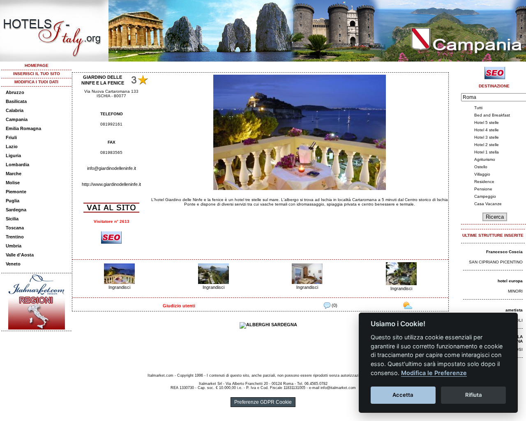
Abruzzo (15, 92)
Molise (13, 182)
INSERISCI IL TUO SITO (36, 73)
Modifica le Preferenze (434, 372)
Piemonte (16, 191)
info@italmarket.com (338, 388)
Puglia (12, 200)
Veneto (13, 263)
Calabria (14, 110)
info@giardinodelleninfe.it (111, 168)
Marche (13, 173)
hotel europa (510, 281)
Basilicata (16, 101)
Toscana (15, 227)
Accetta (402, 394)
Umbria (13, 245)
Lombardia (17, 164)
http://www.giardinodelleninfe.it (111, 184)
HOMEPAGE (36, 65)
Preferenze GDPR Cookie (263, 402)
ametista (514, 310)
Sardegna (16, 209)
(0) (333, 305)
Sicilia (12, 218)
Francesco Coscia (504, 251)
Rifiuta (473, 394)
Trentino (15, 236)
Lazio (12, 146)
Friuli (11, 137)
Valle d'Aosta (20, 254)
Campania (17, 119)
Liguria (13, 155)
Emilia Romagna (23, 128)
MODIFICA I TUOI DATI (36, 82)
